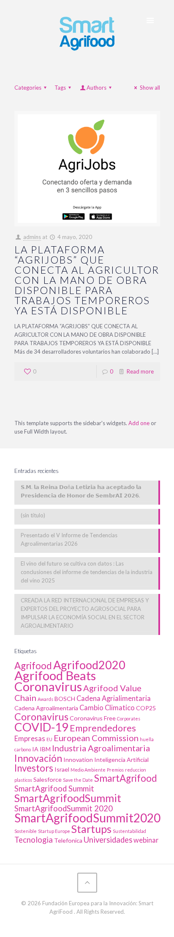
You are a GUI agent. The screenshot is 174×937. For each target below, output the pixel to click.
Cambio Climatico (107, 707)
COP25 (146, 708)
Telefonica (68, 840)
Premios (115, 769)
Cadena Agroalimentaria (46, 708)
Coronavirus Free (93, 718)
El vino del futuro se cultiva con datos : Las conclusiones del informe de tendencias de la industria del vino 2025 (86, 572)
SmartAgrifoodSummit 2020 (63, 808)
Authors (96, 87)
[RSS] (98, 924)
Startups (91, 828)
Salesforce (47, 779)
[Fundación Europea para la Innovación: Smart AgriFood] (87, 32)
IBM (45, 749)
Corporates (128, 718)
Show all (150, 87)
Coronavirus (41, 717)
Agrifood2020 (89, 665)
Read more (140, 371)
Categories (27, 87)
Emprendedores (103, 728)
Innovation (78, 759)
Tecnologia (33, 839)
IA (35, 749)
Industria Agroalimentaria (101, 748)
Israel (61, 769)
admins (32, 237)
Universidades (108, 839)
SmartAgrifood (125, 778)
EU (49, 739)
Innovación (38, 758)
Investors (33, 768)
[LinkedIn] (87, 924)
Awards (45, 699)
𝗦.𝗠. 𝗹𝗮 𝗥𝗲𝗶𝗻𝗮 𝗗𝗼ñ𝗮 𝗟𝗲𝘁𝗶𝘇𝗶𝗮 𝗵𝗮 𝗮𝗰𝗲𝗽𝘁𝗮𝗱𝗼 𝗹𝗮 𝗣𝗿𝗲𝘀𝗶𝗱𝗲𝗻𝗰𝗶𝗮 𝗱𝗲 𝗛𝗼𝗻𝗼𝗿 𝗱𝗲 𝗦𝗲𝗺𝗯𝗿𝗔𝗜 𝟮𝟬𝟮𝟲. (81, 491)
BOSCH (64, 698)
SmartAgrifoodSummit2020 (87, 818)
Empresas (29, 738)
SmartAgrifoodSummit (67, 797)
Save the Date (78, 780)
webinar (146, 840)
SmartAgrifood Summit (54, 788)
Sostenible (25, 831)
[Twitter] (75, 924)
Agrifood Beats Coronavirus (55, 681)
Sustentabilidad (129, 831)
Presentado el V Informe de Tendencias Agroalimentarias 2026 (69, 539)
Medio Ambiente (88, 769)
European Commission (96, 738)
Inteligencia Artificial (121, 759)
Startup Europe (54, 831)
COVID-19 (41, 727)
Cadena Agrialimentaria (113, 698)
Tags (60, 87)
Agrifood (33, 665)
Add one (139, 423)
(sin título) (33, 515)
